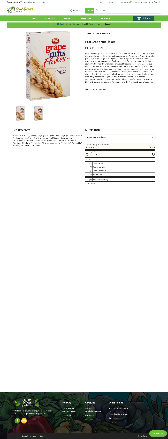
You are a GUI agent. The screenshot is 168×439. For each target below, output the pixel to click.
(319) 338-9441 (67, 419)
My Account (147, 2)
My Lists (137, 2)
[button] (20, 113)
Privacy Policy (142, 436)
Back (62, 24)
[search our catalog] (97, 11)
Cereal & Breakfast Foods (91, 24)
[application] (158, 434)
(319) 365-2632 (114, 422)
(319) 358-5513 (90, 419)
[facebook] (17, 420)
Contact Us (157, 2)
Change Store (113, 2)
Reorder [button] (76, 10)
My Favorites (125, 2)
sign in (28, 2)
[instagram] (24, 420)
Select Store (102, 2)
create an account (39, 2)
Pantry (76, 24)
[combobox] (89, 11)
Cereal (108, 24)
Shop (68, 24)
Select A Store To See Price (98, 33)
